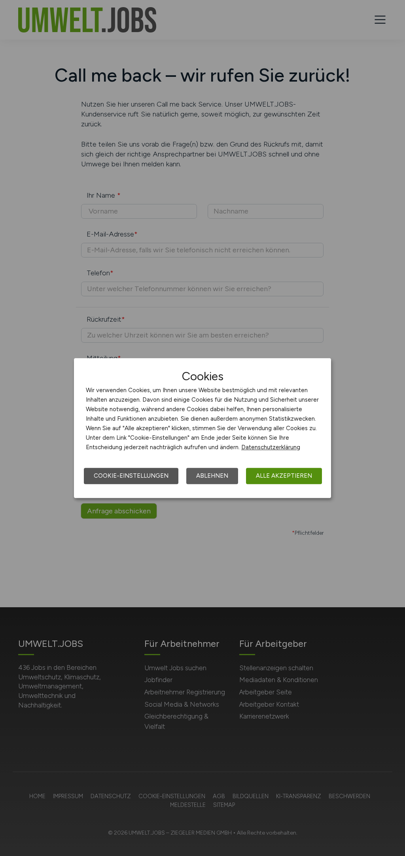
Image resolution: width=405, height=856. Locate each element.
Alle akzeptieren (284, 475)
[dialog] (202, 428)
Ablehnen (212, 475)
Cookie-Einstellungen (131, 475)
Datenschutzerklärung (270, 447)
